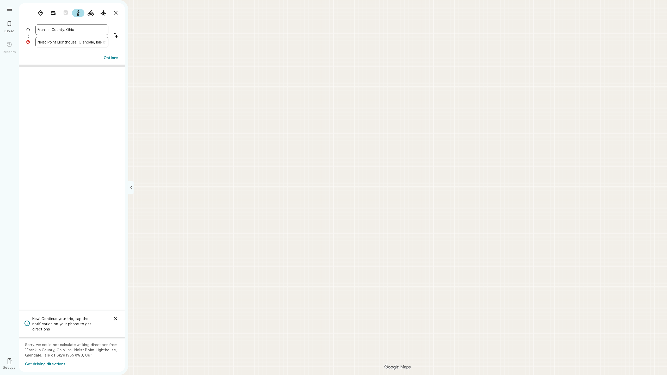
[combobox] (72, 29)
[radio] (40, 13)
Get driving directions (45, 364)
